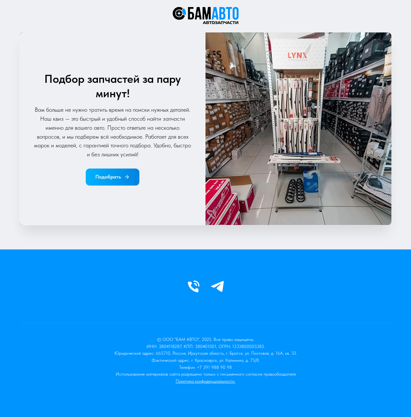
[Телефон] (194, 286)
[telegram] (217, 286)
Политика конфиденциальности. (205, 381)
